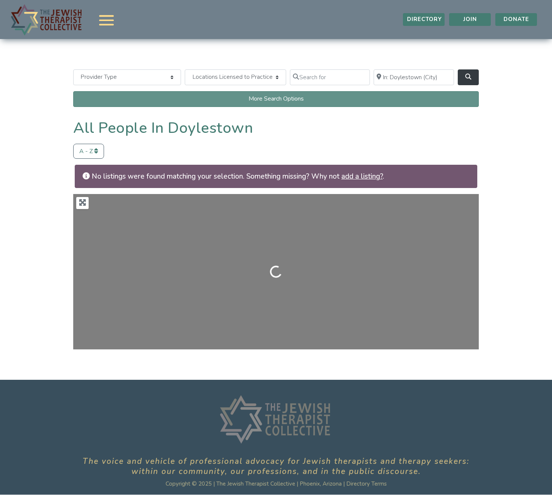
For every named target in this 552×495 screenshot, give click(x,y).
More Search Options (276, 99)
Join (470, 19)
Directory (424, 19)
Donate (516, 19)
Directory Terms (366, 483)
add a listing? (362, 176)
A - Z (86, 151)
